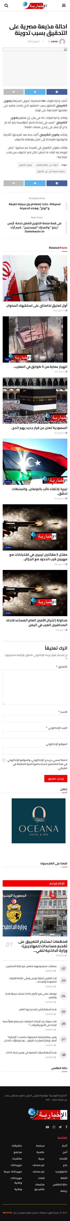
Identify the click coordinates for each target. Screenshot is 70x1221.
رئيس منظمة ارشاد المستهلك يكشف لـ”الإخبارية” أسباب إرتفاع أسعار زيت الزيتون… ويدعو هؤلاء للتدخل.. (30, 1039)
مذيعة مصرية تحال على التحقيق (51, 171)
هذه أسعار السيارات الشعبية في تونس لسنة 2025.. (31, 1052)
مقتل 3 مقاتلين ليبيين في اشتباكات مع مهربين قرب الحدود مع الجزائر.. (38, 557)
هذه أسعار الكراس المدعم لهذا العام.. (37, 1009)
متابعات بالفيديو (39, 1187)
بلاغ (65, 1165)
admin (54, 41)
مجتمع (18, 1152)
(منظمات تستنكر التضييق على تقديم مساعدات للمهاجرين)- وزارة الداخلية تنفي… (42, 946)
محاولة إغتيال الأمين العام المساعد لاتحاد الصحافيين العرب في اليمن (36, 622)
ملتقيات (17, 1158)
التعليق (61, 667)
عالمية (40, 1152)
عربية (7, 359)
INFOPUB (7, 1213)
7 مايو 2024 (60, 630)
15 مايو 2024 (59, 564)
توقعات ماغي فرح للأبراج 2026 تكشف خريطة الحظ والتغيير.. (31, 995)
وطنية (18, 1189)
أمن (65, 1152)
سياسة (8, 298)
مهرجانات (16, 1165)
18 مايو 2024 (59, 498)
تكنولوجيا (61, 1171)
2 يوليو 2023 (33, 41)
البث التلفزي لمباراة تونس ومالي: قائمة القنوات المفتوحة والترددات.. (33, 980)
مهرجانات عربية (13, 1171)
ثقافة (63, 1178)
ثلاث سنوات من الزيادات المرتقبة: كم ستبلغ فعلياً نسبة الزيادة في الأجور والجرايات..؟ (30, 1023)
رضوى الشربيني (25, 165)
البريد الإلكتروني (56, 728)
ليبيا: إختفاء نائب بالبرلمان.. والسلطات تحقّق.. (39, 491)
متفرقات (16, 1145)
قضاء (41, 1178)
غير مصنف (38, 1165)
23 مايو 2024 (59, 433)
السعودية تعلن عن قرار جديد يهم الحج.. (39, 428)
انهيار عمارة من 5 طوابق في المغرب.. (40, 367)
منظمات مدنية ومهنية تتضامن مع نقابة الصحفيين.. (31, 966)
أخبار (64, 1145)
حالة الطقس (60, 1184)
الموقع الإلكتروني (56, 744)
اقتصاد (63, 1158)
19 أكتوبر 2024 (59, 310)
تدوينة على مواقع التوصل (47, 165)
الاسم (62, 712)
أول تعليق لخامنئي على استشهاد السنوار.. (36, 305)
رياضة (63, 1191)
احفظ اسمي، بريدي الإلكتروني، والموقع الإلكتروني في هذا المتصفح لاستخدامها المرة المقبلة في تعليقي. (37, 764)
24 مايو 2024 (59, 371)
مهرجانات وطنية (16, 1180)
